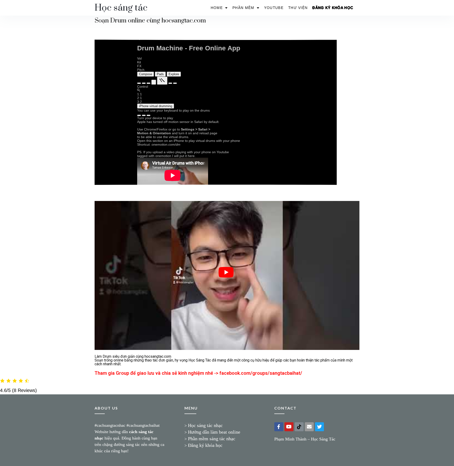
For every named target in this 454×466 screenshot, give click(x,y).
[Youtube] (288, 426)
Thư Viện (298, 8)
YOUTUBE (274, 8)
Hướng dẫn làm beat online (214, 432)
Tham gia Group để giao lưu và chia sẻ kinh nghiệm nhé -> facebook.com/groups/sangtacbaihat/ (198, 373)
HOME (217, 8)
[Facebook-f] (278, 426)
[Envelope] (309, 426)
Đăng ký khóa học (332, 8)
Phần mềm (243, 8)
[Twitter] (319, 426)
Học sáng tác (121, 8)
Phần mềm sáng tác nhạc (211, 438)
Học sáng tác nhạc (205, 425)
